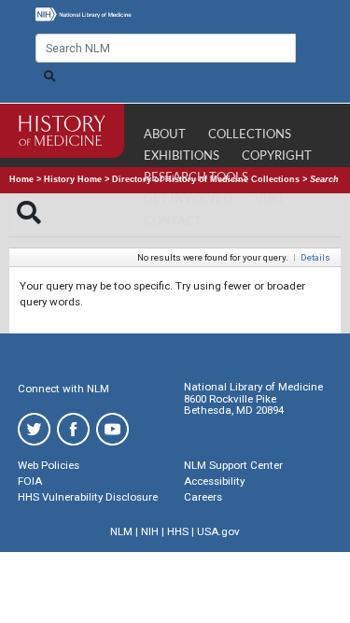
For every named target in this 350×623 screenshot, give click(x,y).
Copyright (277, 156)
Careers (203, 496)
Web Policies (48, 465)
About (165, 135)
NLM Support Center (233, 465)
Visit (270, 199)
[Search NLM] (49, 77)
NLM (121, 531)
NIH (150, 531)
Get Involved (188, 199)
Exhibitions (181, 156)
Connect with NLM (63, 388)
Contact (173, 222)
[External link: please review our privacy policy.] (34, 428)
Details (315, 257)
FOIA (30, 481)
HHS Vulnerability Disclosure (88, 496)
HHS (178, 531)
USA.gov (218, 531)
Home (21, 179)
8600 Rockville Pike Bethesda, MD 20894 (234, 405)
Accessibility (214, 481)
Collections (249, 135)
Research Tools (196, 178)
